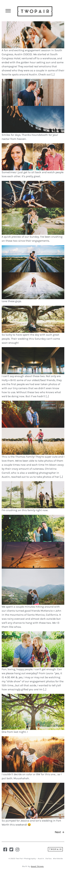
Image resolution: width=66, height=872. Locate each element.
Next (59, 832)
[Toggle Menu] (8, 10)
